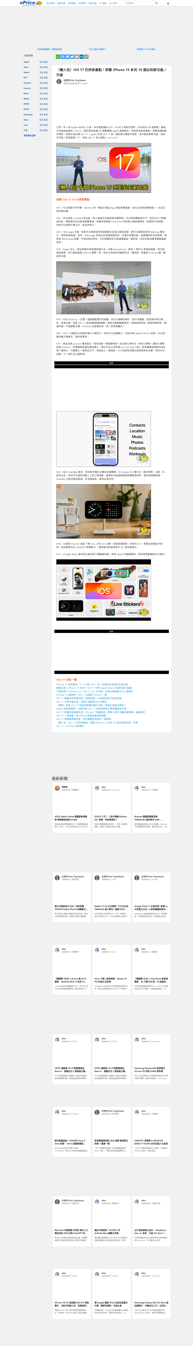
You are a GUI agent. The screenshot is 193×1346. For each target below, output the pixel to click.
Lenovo (27, 88)
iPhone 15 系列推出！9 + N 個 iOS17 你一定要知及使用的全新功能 (92, 684)
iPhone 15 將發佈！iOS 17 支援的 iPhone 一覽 (81, 694)
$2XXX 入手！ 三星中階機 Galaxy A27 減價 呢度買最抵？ (110, 818)
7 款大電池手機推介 (97, 49)
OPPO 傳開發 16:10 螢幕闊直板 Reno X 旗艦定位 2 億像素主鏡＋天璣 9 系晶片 (71, 1069)
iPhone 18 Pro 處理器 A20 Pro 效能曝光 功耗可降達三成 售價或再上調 (72, 1304)
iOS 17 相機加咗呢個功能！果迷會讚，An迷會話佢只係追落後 (89, 698)
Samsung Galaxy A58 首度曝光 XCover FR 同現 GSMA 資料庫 (150, 1069)
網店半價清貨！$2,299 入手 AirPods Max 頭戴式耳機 (107, 1231)
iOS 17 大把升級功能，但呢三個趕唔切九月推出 (81, 701)
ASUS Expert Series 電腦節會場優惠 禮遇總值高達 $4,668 (71, 818)
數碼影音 (115, 1203)
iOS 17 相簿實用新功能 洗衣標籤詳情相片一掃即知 (83, 719)
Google (154, 879)
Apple (26, 62)
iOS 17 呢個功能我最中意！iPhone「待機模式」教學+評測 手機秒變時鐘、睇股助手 (100, 712)
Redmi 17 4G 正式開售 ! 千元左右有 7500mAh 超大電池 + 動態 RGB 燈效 (111, 907)
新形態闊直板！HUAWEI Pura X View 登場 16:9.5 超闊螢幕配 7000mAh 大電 (70, 1142)
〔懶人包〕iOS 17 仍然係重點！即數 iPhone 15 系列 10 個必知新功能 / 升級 (97, 722)
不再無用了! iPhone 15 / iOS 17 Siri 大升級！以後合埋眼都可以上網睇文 (94, 691)
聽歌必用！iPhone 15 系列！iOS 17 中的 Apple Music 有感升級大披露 (94, 687)
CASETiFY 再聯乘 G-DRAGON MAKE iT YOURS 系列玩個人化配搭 (151, 1142)
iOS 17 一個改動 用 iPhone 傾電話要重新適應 (81, 715)
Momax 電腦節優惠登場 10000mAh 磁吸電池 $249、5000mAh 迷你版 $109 (147, 818)
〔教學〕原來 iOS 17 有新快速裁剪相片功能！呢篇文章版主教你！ (91, 705)
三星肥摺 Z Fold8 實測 (145, 49)
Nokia (26, 98)
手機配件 (155, 790)
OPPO (26, 104)
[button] (168, 3)
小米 (26, 130)
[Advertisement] (111, 105)
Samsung (28, 114)
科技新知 (115, 1114)
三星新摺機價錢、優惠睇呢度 (49, 49)
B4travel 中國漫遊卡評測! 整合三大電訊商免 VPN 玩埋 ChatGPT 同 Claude (71, 1231)
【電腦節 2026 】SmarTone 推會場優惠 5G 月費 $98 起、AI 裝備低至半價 (151, 980)
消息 (41, 62)
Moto (26, 93)
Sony (26, 119)
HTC (26, 77)
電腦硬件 (75, 790)
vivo (26, 125)
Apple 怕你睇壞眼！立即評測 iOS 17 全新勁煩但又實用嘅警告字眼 (91, 708)
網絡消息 (75, 879)
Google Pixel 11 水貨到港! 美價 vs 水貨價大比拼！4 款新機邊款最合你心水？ (151, 907)
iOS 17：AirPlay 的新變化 (70, 726)
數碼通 (154, 952)
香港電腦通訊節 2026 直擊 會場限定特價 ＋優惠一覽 (111, 1142)
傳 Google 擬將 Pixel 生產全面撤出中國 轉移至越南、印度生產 (111, 1304)
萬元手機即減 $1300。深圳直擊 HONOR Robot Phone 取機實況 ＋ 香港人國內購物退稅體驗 (71, 907)
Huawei (27, 83)
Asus (26, 67)
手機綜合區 (156, 1203)
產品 (46, 62)
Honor (27, 72)
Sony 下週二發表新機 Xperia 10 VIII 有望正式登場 (110, 980)
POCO (26, 109)
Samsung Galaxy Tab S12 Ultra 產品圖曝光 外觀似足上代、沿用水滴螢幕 (151, 1304)
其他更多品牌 (29, 135)
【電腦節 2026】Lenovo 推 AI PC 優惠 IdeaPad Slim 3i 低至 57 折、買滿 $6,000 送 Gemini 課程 (70, 980)
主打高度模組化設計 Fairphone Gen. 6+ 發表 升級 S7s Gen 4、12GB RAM (150, 1231)
